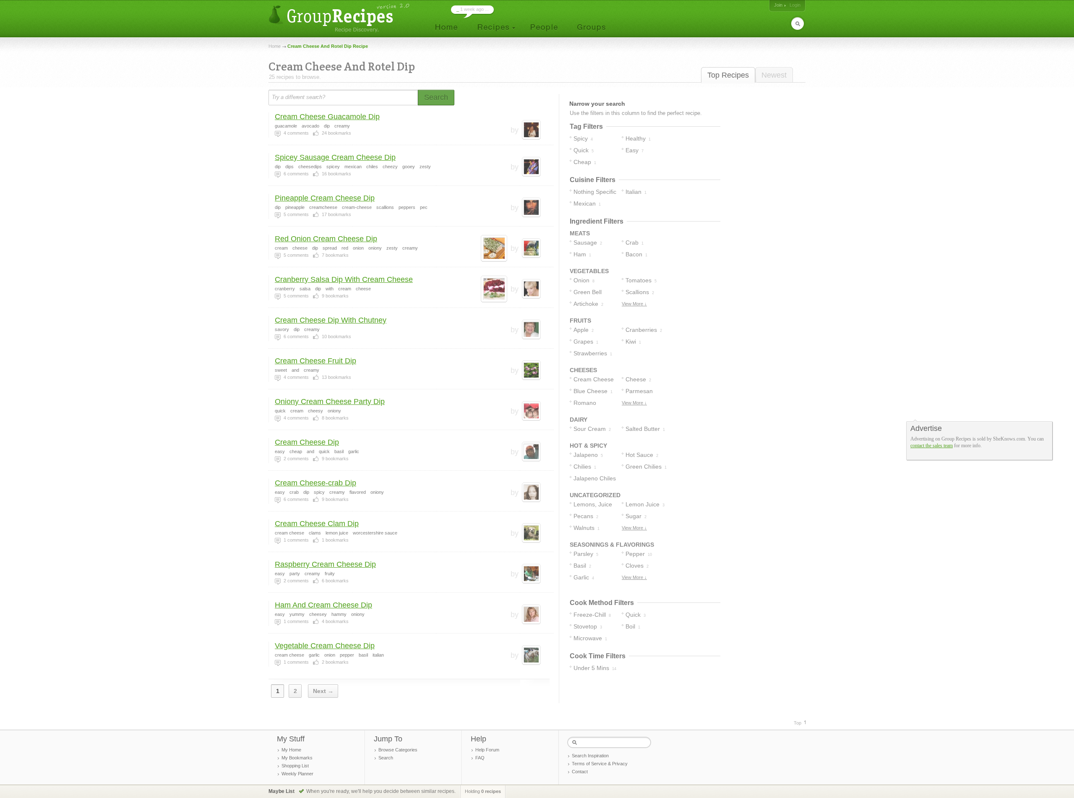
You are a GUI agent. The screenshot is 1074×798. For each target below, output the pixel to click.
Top (797, 722)
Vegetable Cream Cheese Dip (325, 646)
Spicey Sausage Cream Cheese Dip (335, 157)
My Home (291, 749)
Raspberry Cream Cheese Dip (325, 564)
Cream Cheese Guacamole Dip (327, 116)
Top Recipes (728, 75)
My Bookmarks (297, 757)
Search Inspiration (590, 755)
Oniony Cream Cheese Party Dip (330, 401)
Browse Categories (397, 749)
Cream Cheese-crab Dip (315, 483)
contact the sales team (931, 446)
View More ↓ (634, 303)
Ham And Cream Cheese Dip (323, 605)
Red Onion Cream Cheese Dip (326, 239)
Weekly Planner (297, 773)
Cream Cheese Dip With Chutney (330, 320)
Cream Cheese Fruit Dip (315, 361)
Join (778, 5)
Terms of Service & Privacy (600, 763)
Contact (580, 771)
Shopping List (295, 765)
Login (795, 5)
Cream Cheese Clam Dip (317, 523)
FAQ (480, 757)
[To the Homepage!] (340, 18)
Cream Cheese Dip (307, 442)
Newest (774, 75)
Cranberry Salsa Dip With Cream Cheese (344, 279)
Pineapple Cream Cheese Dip (325, 198)
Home (274, 46)
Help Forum (487, 749)
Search (385, 757)
